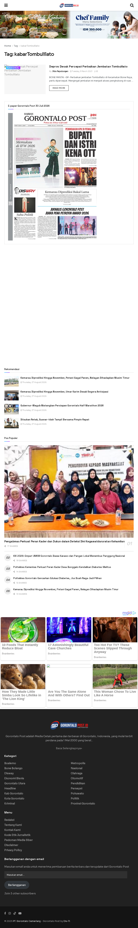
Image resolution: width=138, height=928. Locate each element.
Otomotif (77, 778)
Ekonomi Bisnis (14, 778)
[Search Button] (132, 5)
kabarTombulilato (30, 45)
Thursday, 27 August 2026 (34, 382)
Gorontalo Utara (14, 783)
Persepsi (76, 788)
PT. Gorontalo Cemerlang (27, 921)
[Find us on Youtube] (20, 913)
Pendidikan (78, 783)
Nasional (13, 68)
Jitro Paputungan (60, 71)
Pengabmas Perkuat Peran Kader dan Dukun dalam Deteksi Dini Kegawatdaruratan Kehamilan (64, 541)
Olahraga (76, 773)
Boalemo (10, 763)
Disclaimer (11, 845)
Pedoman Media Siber (18, 840)
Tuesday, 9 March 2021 (82, 71)
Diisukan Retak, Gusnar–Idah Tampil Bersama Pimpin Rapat (54, 419)
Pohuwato (77, 793)
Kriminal (9, 803)
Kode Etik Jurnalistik (17, 835)
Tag (16, 45)
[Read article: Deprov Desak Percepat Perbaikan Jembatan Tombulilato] (25, 79)
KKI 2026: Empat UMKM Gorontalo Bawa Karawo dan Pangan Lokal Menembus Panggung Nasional (69, 555)
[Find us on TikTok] (14, 913)
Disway (9, 773)
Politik (75, 798)
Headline (10, 788)
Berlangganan (17, 885)
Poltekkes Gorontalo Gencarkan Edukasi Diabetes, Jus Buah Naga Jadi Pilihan (57, 578)
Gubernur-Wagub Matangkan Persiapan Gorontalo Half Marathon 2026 (62, 405)
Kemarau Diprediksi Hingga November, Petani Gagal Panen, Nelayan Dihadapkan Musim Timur (75, 377)
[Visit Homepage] (69, 5)
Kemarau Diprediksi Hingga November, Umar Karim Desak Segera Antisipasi (64, 391)
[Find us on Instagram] (9, 913)
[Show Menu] (6, 5)
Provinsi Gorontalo (83, 803)
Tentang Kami (13, 825)
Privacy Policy (13, 850)
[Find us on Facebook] (5, 913)
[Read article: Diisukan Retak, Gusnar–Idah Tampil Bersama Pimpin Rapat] (11, 423)
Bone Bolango (13, 768)
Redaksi (9, 820)
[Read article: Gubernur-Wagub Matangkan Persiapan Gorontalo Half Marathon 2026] (11, 409)
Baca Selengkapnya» (69, 748)
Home (7, 45)
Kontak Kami (12, 830)
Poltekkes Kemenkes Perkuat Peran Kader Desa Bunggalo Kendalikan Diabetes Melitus (62, 567)
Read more (61, 88)
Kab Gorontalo (13, 793)
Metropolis (78, 763)
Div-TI (67, 921)
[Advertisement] (69, 276)
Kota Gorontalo (14, 798)
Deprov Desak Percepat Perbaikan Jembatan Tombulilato (88, 66)
